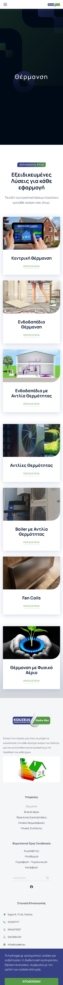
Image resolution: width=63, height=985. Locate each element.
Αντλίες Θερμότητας (31, 465)
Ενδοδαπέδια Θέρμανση (31, 324)
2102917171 (13, 922)
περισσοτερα (31, 266)
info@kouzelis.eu (16, 944)
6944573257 (14, 929)
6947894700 (14, 937)
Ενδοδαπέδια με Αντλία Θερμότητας (31, 393)
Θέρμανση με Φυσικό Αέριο (31, 670)
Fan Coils (31, 598)
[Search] (47, 878)
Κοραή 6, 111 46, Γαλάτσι (20, 914)
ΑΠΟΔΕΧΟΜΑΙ (31, 981)
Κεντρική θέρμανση (31, 258)
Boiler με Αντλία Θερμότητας (31, 531)
